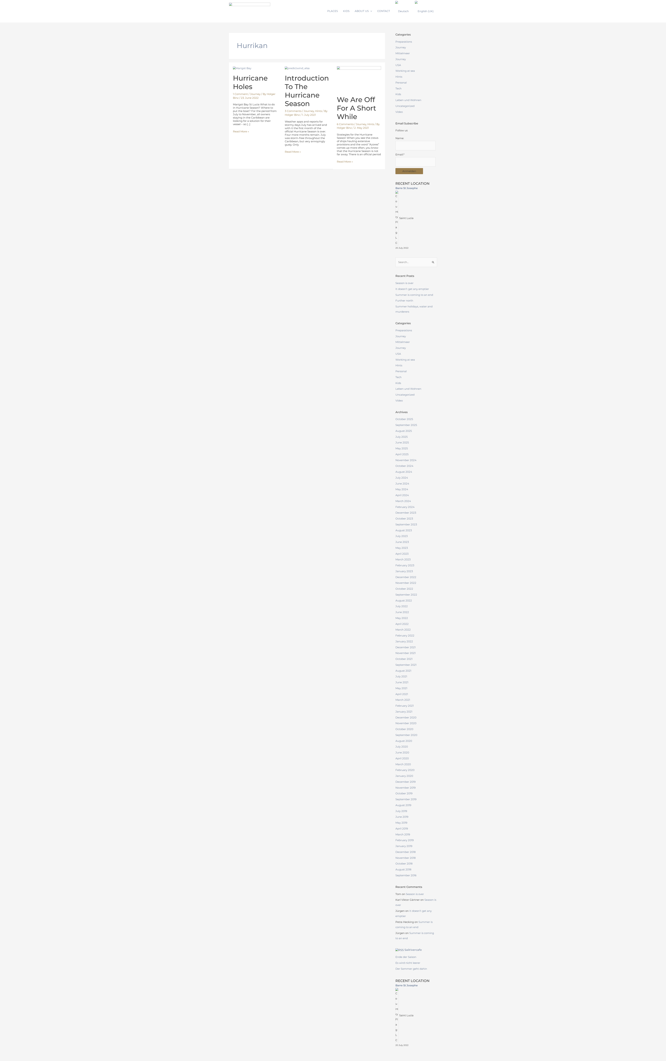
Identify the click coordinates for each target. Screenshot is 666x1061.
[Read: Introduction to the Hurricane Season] (297, 67)
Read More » (241, 131)
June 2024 (402, 483)
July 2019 (401, 811)
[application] (370, 11)
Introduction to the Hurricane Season (307, 91)
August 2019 (403, 805)
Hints (318, 111)
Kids (398, 94)
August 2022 (403, 600)
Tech (398, 88)
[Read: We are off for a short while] (359, 78)
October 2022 (404, 588)
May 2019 (401, 822)
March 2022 (403, 629)
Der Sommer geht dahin (411, 968)
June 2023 (402, 542)
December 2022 (405, 577)
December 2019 (405, 781)
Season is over (404, 283)
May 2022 (401, 618)
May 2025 (401, 448)
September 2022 (406, 594)
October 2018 (404, 863)
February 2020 (405, 770)
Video (399, 111)
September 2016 (405, 875)
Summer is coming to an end (414, 294)
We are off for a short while (356, 108)
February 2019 (404, 840)
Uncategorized (405, 106)
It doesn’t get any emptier (412, 289)
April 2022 (402, 624)
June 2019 (401, 816)
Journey (255, 94)
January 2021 (403, 711)
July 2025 (401, 436)
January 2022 (404, 641)
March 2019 (402, 834)
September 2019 (405, 799)
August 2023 (403, 530)
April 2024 (402, 495)
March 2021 (402, 699)
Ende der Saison (405, 957)
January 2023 (404, 571)
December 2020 (405, 717)
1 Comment (240, 94)
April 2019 (401, 828)
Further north (404, 300)
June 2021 (401, 682)
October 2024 (404, 466)
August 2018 (403, 869)
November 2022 (405, 582)
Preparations (403, 41)
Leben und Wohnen (408, 100)
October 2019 (403, 793)
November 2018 (405, 857)
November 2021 (405, 653)
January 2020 (404, 776)
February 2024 (405, 507)
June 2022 (402, 612)
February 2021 (404, 705)
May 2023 (401, 547)
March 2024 (403, 501)
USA (398, 65)
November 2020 (405, 723)
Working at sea (405, 70)
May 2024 (401, 489)
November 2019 (405, 787)
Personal (401, 82)
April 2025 (401, 454)
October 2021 (403, 659)
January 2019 (403, 846)
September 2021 (405, 664)
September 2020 (406, 735)
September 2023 (406, 524)
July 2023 (401, 536)
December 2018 (405, 852)
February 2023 (404, 565)
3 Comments (293, 111)
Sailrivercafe (413, 949)
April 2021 (401, 694)
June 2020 (402, 752)
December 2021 (405, 647)
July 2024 (401, 477)
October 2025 (404, 419)
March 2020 (403, 764)
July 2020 (401, 746)
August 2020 (403, 741)
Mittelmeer (402, 53)
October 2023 (404, 518)
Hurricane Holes (250, 82)
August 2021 (403, 670)
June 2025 (402, 442)
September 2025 (406, 425)
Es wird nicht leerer (407, 962)
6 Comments (345, 124)
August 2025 (403, 431)
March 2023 (403, 559)
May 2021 (401, 688)
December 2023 (405, 512)
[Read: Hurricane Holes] (242, 67)
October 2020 (404, 729)
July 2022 (401, 606)
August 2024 (403, 471)
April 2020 (402, 758)
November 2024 (405, 460)
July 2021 (401, 676)
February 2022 (404, 635)
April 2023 (401, 553)
